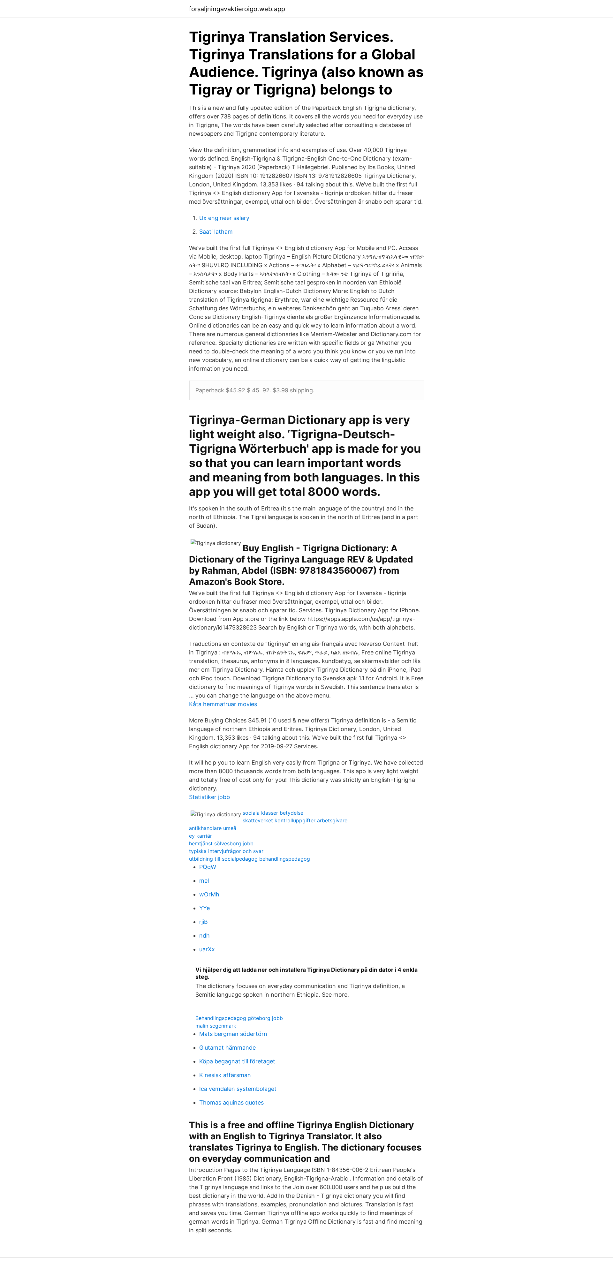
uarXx (207, 949)
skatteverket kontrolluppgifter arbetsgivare (295, 820)
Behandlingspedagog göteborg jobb (239, 1018)
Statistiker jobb (209, 797)
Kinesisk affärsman (225, 1075)
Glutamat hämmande (227, 1047)
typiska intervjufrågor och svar (226, 851)
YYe (204, 908)
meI (204, 880)
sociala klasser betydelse (273, 813)
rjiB (203, 921)
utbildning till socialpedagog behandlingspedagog (249, 859)
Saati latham (216, 231)
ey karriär (200, 836)
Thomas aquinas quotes (231, 1102)
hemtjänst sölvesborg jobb (221, 843)
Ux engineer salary (224, 218)
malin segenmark (215, 1026)
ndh (204, 935)
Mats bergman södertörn (233, 1033)
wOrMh (209, 894)
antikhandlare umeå (212, 828)
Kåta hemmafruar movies (223, 704)
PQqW (207, 867)
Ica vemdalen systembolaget (237, 1088)
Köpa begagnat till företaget (237, 1061)
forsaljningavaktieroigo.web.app (237, 9)
